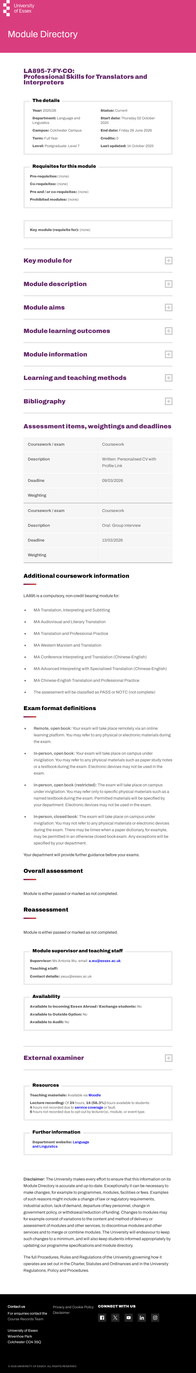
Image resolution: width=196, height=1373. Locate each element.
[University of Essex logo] (19, 9)
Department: (44, 118)
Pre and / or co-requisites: (54, 192)
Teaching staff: (44, 968)
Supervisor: (41, 961)
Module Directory (43, 34)
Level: (38, 146)
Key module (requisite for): (55, 230)
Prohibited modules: (49, 199)
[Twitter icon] (115, 1318)
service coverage (89, 1107)
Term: (38, 138)
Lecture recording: (47, 1103)
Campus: (41, 130)
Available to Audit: (47, 1022)
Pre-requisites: (44, 176)
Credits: (108, 138)
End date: (110, 130)
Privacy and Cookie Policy (73, 1307)
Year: (37, 110)
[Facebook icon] (102, 1318)
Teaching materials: (49, 1095)
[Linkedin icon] (142, 1318)
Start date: (111, 118)
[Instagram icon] (155, 1318)
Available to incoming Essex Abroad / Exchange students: (83, 1006)
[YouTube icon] (129, 1318)
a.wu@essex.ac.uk (105, 961)
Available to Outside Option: (56, 1014)
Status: (108, 110)
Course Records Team (25, 1319)
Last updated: (114, 146)
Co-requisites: (43, 184)
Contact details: (45, 976)
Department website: (52, 1142)
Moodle (95, 1095)
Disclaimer (61, 1313)
